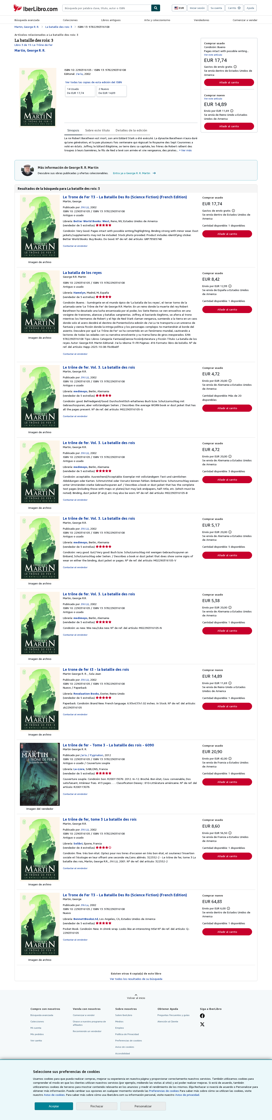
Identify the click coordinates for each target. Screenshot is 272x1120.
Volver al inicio (136, 998)
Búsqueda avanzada (27, 20)
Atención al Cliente (168, 1021)
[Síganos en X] (202, 1024)
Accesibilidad (122, 1053)
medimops (80, 391)
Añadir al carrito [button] (229, 82)
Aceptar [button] (54, 1106)
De (75, 90)
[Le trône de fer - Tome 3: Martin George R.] (40, 804)
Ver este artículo (213, 54)
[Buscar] (155, 8)
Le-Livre (78, 769)
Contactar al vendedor (75, 245)
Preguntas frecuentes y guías (174, 1015)
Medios (119, 1021)
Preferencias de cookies (164, 1090)
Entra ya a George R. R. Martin (131, 173)
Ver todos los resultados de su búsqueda (136, 978)
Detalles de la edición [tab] (131, 130)
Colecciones (70, 20)
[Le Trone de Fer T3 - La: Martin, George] (40, 258)
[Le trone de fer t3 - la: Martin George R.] (40, 730)
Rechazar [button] (96, 1106)
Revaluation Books (86, 693)
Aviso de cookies (124, 1046)
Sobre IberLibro (123, 1015)
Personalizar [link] (143, 1106)
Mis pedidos (37, 1034)
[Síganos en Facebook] (202, 1016)
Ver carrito (36, 1040)
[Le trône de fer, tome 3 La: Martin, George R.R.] (40, 880)
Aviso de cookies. (54, 1094)
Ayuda (250, 8)
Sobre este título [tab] (97, 130)
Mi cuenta (35, 1027)
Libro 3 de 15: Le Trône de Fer (34, 44)
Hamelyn (79, 292)
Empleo (119, 1027)
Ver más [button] (186, 150)
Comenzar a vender (245, 20)
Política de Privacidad (127, 1034)
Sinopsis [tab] (73, 130)
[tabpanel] (131, 144)
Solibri (78, 843)
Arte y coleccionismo (157, 20)
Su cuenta (216, 8)
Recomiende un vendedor (87, 1031)
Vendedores (201, 20)
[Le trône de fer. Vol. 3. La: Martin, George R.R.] (40, 428)
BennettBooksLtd (85, 918)
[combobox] (106, 8)
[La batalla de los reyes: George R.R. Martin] (40, 333)
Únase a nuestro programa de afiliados (89, 1023)
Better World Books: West (91, 221)
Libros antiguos (111, 20)
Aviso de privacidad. (187, 1094)
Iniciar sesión (197, 8)
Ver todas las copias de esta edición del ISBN (93, 82)
